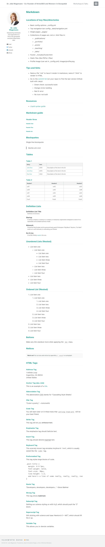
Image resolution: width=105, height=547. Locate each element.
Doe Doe (29, 174)
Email (9, 44)
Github (10, 53)
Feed (27, 540)
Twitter (10, 47)
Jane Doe (29, 171)
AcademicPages (32, 543)
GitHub (19, 540)
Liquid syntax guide (37, 106)
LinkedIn (10, 50)
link (46, 386)
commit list (42, 79)
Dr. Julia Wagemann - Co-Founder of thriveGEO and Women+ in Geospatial (37, 4)
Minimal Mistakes (46, 543)
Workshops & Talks (80, 4)
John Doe (29, 167)
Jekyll (25, 543)
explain (39, 235)
